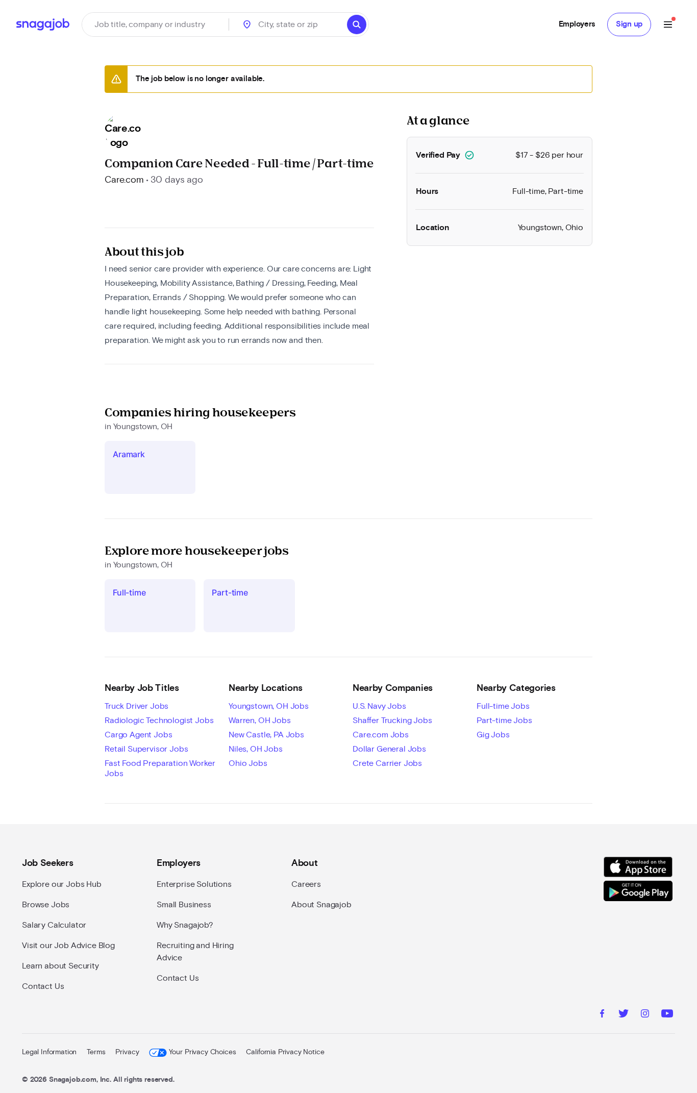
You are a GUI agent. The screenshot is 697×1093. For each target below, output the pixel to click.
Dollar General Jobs (389, 749)
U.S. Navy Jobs (379, 706)
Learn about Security (60, 966)
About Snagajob (321, 905)
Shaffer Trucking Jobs (392, 720)
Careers (306, 884)
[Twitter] (623, 1015)
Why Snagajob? (185, 925)
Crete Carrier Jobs (387, 763)
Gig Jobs (493, 735)
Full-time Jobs (503, 706)
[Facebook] (602, 1015)
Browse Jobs (45, 905)
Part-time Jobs (504, 720)
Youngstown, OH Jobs (269, 706)
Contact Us (43, 986)
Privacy (127, 1052)
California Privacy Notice (285, 1052)
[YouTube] (667, 1015)
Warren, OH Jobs (260, 720)
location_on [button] (247, 24)
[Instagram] (645, 1015)
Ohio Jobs (248, 763)
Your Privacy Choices (202, 1052)
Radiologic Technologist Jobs (159, 720)
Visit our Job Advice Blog (68, 945)
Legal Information (49, 1052)
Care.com (124, 180)
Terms (96, 1052)
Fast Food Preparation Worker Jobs (160, 768)
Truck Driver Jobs (136, 706)
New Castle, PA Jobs (266, 735)
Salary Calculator (54, 925)
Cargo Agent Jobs (138, 735)
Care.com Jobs (381, 735)
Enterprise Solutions (194, 884)
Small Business (184, 905)
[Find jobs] (356, 24)
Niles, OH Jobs (256, 749)
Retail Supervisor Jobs (146, 749)
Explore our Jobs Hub (62, 884)
